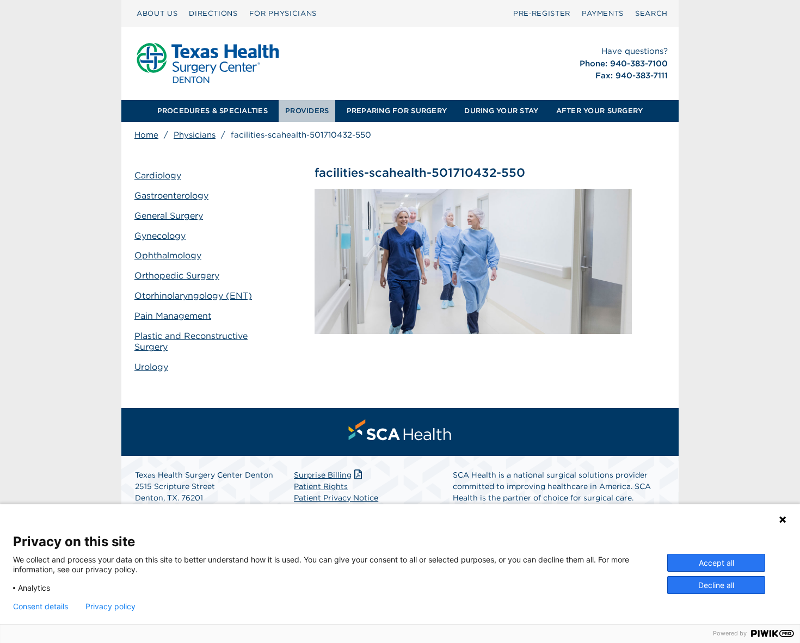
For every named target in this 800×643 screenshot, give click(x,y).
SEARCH (651, 13)
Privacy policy (110, 606)
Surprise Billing (323, 475)
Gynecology (160, 236)
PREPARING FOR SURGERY (397, 111)
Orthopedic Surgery (176, 275)
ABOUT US (157, 13)
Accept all (716, 562)
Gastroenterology (171, 195)
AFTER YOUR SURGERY (599, 111)
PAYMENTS (603, 13)
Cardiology (157, 175)
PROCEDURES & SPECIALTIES (212, 111)
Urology (151, 367)
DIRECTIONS (213, 13)
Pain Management (172, 316)
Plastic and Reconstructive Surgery (191, 342)
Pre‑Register (541, 13)
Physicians (195, 135)
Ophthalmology (167, 255)
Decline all (716, 585)
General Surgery (168, 216)
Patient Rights (321, 486)
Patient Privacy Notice (336, 497)
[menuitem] (157, 13)
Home (146, 135)
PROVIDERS (307, 111)
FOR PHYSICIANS (283, 13)
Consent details (40, 606)
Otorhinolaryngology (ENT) (193, 295)
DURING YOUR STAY (501, 111)
